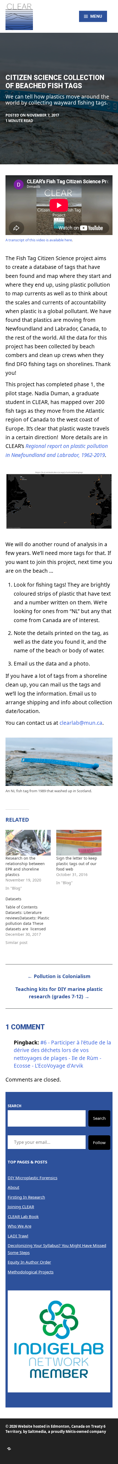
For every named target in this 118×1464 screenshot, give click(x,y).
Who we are (19, 1226)
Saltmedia (37, 1431)
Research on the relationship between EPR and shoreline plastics (25, 866)
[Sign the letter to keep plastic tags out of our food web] (79, 843)
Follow (99, 1142)
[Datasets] (30, 920)
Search (14, 1105)
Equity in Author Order (29, 1262)
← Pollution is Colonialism (59, 976)
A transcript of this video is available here (38, 239)
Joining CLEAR (21, 1206)
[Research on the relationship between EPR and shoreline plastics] (28, 843)
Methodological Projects (31, 1272)
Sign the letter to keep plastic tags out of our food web (76, 864)
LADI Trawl (18, 1236)
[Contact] (9, 1449)
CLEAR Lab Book (23, 1216)
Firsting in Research (26, 1197)
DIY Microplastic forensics (32, 1177)
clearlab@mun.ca (81, 722)
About (13, 1187)
